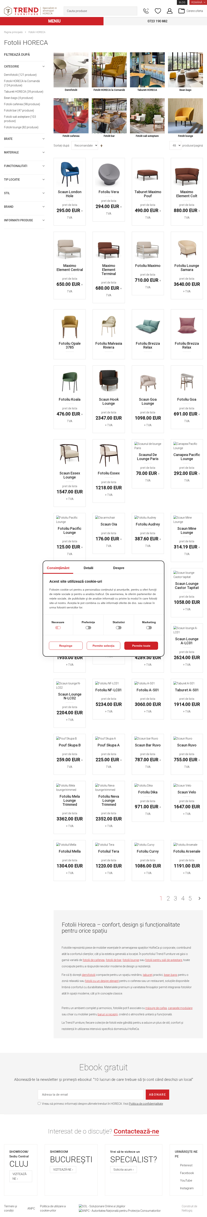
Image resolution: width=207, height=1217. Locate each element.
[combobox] (100, 10)
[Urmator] (199, 898)
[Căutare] (133, 10)
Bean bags (18, 98)
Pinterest (186, 1165)
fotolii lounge (131, 960)
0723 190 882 (157, 21)
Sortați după (61, 145)
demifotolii (88, 974)
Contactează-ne (136, 1131)
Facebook (187, 1173)
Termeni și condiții (10, 1208)
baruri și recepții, (108, 1014)
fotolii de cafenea (94, 960)
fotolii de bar (113, 960)
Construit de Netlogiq (189, 1208)
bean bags (170, 974)
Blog (182, 2)
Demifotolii (20, 74)
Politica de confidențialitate (146, 1103)
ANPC (31, 1208)
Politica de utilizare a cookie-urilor (53, 1208)
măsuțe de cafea (156, 1008)
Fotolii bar (18, 110)
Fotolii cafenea (21, 104)
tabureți (148, 974)
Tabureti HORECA (23, 91)
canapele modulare (180, 1008)
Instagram (187, 1188)
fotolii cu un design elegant (102, 981)
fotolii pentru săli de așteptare (163, 960)
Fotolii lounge (20, 127)
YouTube (186, 1180)
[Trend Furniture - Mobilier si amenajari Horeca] (21, 11)
